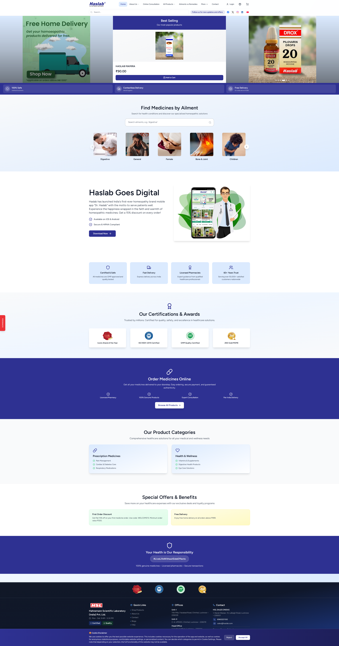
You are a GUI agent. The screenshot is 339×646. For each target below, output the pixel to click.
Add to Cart (170, 77)
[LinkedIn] (242, 12)
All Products (168, 4)
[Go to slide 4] (283, 80)
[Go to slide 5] (286, 80)
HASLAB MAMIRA (125, 66)
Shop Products (138, 610)
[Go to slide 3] (280, 80)
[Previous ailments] (92, 146)
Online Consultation (151, 4)
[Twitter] (233, 12)
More (203, 4)
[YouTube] (247, 12)
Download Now (100, 233)
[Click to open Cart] (247, 4)
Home (123, 4)
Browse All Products (168, 405)
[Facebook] (228, 12)
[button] (282, 49)
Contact (215, 4)
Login (232, 4)
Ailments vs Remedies (188, 4)
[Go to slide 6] (288, 80)
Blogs (134, 621)
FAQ (133, 625)
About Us (133, 4)
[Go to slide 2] (278, 80)
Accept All (242, 637)
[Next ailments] (246, 146)
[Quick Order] (240, 4)
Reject (229, 637)
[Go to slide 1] (276, 80)
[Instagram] (237, 12)
